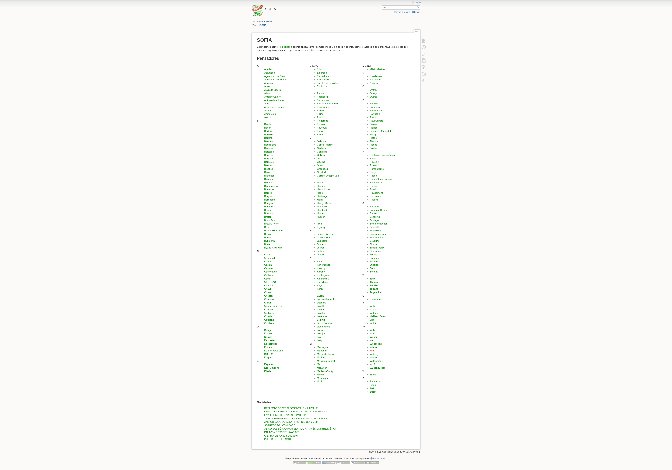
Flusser (321, 124)
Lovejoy (321, 333)
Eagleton (269, 364)
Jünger (321, 254)
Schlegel (374, 220)
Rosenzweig (376, 182)
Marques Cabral (326, 361)
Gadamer (322, 148)
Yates (373, 374)
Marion (321, 357)
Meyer (320, 374)
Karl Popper (323, 264)
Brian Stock (270, 220)
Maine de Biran (325, 354)
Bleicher (268, 179)
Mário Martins (377, 69)
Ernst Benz (323, 79)
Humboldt (322, 210)
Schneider (375, 230)
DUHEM (268, 354)
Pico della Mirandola (381, 131)
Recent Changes (402, 12)
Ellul (319, 69)
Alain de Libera (272, 89)
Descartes (269, 340)
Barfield (268, 134)
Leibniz (321, 319)
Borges (268, 196)
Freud (320, 134)
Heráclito (322, 206)
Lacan (320, 295)
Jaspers (321, 244)
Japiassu (322, 240)
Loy (319, 337)
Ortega (373, 93)
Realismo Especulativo (382, 155)
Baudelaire (270, 144)
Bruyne (268, 234)
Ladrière (321, 302)
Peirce (373, 124)
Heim (320, 199)
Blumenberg (271, 186)
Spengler (375, 258)
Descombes (270, 343)
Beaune (268, 148)
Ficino (320, 113)
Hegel (320, 192)
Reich (373, 158)
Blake (267, 172)
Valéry (373, 309)
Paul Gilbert (376, 120)
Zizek (373, 384)
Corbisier (269, 313)
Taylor (373, 278)
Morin (320, 381)
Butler (267, 244)
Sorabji (373, 254)
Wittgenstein (376, 361)
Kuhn (320, 288)
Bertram (268, 165)
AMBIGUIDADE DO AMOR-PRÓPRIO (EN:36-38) (291, 421)
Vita (372, 319)
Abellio (268, 69)
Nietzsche (375, 79)
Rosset (373, 186)
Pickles (373, 127)
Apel (266, 103)
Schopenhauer (378, 234)
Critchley (269, 323)
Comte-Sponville (273, 306)
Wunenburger (377, 367)
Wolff (372, 364)
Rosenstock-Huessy (381, 179)
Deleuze (268, 333)
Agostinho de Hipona (275, 79)
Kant (319, 261)
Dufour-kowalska (273, 350)
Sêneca (374, 271)
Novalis (374, 83)
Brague (268, 210)
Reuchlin (374, 161)
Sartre (373, 213)
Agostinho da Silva (274, 76)
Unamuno (375, 299)
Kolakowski (323, 278)
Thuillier (374, 285)
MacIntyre (322, 347)
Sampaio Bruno (378, 210)
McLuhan (322, 367)
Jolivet (320, 247)
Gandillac (322, 151)
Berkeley (269, 161)
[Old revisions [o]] (424, 47)
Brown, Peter (271, 223)
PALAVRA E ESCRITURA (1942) (282, 432)
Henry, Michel (324, 203)
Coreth (268, 316)
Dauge (268, 330)
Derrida (268, 337)
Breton (268, 216)
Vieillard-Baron (378, 316)
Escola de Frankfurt (328, 83)
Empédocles (324, 76)
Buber (267, 237)
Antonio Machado (274, 100)
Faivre (320, 93)
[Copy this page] (424, 60)
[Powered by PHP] (329, 462)
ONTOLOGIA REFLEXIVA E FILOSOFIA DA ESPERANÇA (295, 411)
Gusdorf (321, 172)
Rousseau (375, 196)
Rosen (373, 175)
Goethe (321, 161)
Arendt (268, 110)
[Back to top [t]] (424, 80)
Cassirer (269, 268)
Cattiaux (268, 275)
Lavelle (321, 313)
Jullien (320, 251)
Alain (267, 86)
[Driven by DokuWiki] (372, 462)
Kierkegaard (323, 275)
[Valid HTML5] (343, 462)
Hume (320, 213)
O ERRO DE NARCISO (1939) (281, 435)
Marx (320, 364)
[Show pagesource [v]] (424, 40)
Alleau (267, 93)
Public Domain (380, 458)
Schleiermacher (378, 223)
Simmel (374, 244)
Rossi (373, 189)
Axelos (268, 117)
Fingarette (322, 120)
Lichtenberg (323, 326)
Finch (320, 117)
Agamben (269, 72)
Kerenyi (321, 271)
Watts (373, 333)
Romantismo (377, 168)
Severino (375, 240)
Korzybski (322, 282)
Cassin (268, 264)
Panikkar (374, 103)
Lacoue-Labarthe (326, 299)
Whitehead (376, 343)
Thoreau (374, 282)
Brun (267, 227)
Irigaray (321, 227)
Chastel (268, 285)
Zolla (372, 388)
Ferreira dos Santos (328, 103)
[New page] (424, 67)
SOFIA (269, 21)
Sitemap (416, 12)
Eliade (267, 371)
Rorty (373, 172)
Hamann (321, 186)
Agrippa (268, 83)
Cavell (267, 278)
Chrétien (269, 299)
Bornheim (269, 199)
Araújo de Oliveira (274, 107)
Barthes (268, 141)
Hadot (320, 182)
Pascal (373, 117)
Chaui (267, 288)
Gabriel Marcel (325, 144)
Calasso (268, 254)
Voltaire (374, 323)
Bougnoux (269, 203)
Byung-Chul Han (273, 247)
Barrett (268, 137)
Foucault (322, 127)
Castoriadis (270, 271)
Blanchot (269, 175)
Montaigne (323, 378)
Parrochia (375, 113)
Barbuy (268, 131)
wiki (372, 350)
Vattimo (374, 313)
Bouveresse (270, 206)
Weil (372, 340)
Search (418, 7)
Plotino (373, 144)
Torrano (374, 288)
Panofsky (375, 107)
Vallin (373, 306)
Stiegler (374, 264)
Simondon (375, 251)
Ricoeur (374, 165)
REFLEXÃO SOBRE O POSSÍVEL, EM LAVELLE (291, 408)
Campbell (269, 258)
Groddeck (322, 168)
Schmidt (374, 227)
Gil (318, 158)
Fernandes (323, 100)
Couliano (269, 319)
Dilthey (268, 347)
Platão (373, 137)
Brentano (269, 213)
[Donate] (314, 462)
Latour (320, 309)
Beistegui (269, 151)
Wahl (372, 330)
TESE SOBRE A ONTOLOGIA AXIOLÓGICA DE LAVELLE (295, 418)
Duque (268, 357)
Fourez (321, 131)
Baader (268, 124)
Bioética (268, 168)
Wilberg (374, 354)
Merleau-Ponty (325, 371)
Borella (268, 192)
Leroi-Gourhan (325, 323)
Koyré (320, 285)
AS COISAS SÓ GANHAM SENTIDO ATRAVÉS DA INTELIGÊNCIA (300, 428)
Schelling (375, 216)
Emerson (322, 72)
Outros (373, 96)
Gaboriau (322, 141)
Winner (374, 357)
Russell (374, 199)
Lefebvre (322, 316)
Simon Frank (377, 247)
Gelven (321, 155)
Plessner (374, 141)
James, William (325, 234)
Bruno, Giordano (273, 230)
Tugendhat (376, 292)
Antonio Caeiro (272, 96)
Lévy (319, 340)
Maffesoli (322, 350)
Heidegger (284, 46)
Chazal (268, 292)
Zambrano (375, 381)
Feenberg (322, 96)
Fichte (320, 110)
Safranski (375, 206)
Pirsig (373, 134)
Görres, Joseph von (328, 175)
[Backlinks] (424, 53)
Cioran (268, 302)
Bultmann (269, 240)
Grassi (320, 165)
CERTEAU (270, 282)
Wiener (374, 347)
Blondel (268, 182)
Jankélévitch (324, 237)
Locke (320, 330)
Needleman (376, 76)
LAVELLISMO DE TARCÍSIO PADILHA (285, 415)
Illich (319, 223)
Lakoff (320, 306)
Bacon (267, 127)
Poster (373, 148)
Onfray (373, 89)
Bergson (269, 158)
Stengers (375, 261)
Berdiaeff (269, 155)
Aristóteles (270, 113)
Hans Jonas (323, 189)
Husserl (321, 216)
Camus (268, 261)
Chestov (268, 295)
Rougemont (376, 192)
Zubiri (373, 391)
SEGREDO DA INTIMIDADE (279, 425)
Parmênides (376, 110)
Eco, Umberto (271, 367)
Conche (268, 309)
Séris (372, 268)
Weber (373, 337)
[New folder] (424, 73)
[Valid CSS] (358, 462)
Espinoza (322, 86)
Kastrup (321, 268)
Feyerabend (323, 107)
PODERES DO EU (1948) (278, 439)
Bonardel (269, 189)
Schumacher (377, 237)
